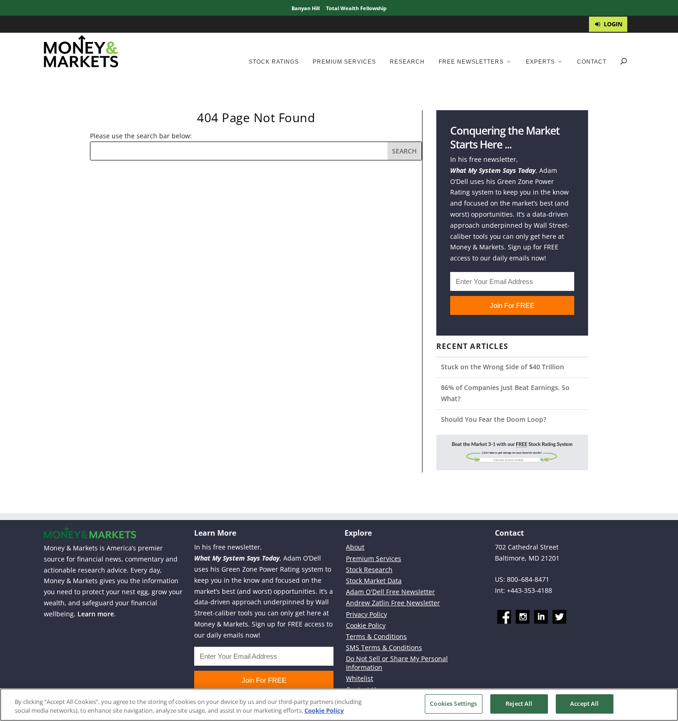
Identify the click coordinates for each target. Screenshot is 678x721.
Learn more (95, 613)
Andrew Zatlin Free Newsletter (393, 602)
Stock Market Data (374, 580)
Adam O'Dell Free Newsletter (390, 591)
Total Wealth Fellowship (356, 8)
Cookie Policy (366, 625)
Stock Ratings (274, 62)
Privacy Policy (366, 614)
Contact (592, 62)
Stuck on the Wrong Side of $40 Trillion (502, 366)
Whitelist (359, 678)
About (355, 547)
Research (407, 62)
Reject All (519, 703)
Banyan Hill (305, 8)
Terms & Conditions (376, 636)
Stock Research (369, 569)
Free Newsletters (471, 62)
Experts (540, 62)
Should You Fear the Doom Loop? (493, 419)
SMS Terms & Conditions (384, 647)
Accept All (584, 703)
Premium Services (344, 62)
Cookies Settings (453, 703)
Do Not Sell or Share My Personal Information (397, 662)
